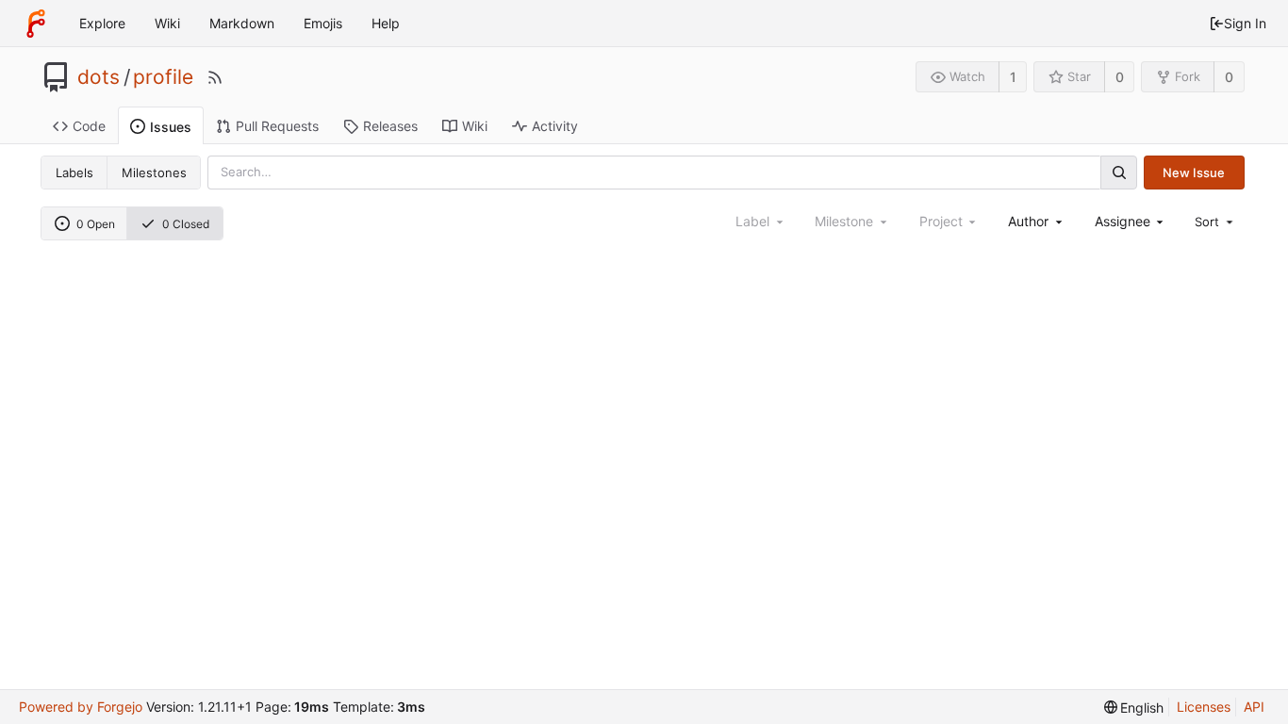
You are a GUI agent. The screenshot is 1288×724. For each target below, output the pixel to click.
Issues (170, 127)
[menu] (1215, 222)
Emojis (323, 23)
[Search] (1118, 172)
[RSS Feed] (214, 77)
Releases (390, 126)
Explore (102, 23)
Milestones (154, 172)
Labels (74, 172)
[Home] (35, 24)
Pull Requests (277, 126)
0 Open (95, 224)
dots (98, 77)
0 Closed (185, 224)
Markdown (241, 23)
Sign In (1245, 23)
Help (386, 23)
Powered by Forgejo (80, 707)
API (1254, 707)
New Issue (1194, 172)
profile (163, 77)
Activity (555, 126)
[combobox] (1036, 221)
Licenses (1203, 707)
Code (89, 126)
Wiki (167, 23)
